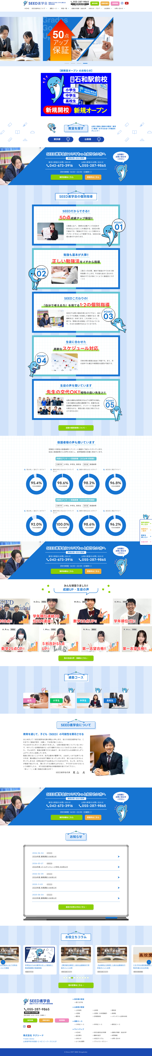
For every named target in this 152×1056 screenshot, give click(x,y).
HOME (27, 8)
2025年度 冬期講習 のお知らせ (44, 887)
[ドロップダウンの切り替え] (46, 8)
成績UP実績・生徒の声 (79, 8)
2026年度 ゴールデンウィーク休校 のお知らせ (50, 867)
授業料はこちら (93, 177)
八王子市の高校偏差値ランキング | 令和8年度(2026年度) (111, 966)
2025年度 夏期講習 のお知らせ (44, 898)
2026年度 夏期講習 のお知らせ (44, 856)
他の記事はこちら (75, 985)
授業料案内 (104, 3)
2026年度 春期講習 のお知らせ (44, 877)
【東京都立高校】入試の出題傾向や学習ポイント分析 (39, 966)
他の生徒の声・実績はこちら (75, 658)
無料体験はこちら (67, 177)
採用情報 (115, 3)
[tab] (67, 63)
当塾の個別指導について (75, 427)
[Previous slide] (3, 962)
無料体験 (95, 3)
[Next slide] (149, 962)
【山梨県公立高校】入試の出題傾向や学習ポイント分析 (75, 966)
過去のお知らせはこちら (75, 907)
